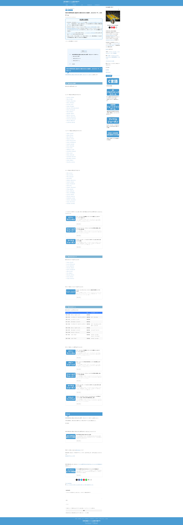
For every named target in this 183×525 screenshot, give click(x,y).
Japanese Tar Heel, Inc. (75, 29)
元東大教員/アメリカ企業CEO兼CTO (71, 1)
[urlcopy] (91, 480)
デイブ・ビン (69, 185)
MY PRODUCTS (92, 518)
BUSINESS (79, 518)
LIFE (66, 483)
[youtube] (114, 27)
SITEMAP (106, 518)
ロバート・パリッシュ (71, 115)
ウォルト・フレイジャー (71, 187)
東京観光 (114, 53)
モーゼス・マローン (70, 113)
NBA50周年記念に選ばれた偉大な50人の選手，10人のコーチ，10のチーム (84, 54)
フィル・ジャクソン (70, 278)
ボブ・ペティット (70, 136)
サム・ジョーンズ (70, 176)
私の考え (107, 49)
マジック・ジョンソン (71, 196)
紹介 (80, 484)
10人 (92, 484)
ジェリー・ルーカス (70, 144)
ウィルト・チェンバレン (71, 100)
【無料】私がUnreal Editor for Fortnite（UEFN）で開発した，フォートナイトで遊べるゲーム (113, 113)
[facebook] (79, 480)
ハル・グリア (69, 178)
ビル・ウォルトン (70, 111)
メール (67, 504)
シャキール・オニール (71, 122)
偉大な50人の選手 (75, 56)
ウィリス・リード (70, 104)
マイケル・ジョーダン (81, 22)
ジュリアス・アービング (71, 151)
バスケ (71, 34)
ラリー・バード (69, 153)
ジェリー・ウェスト (70, 181)
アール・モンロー (70, 189)
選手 (85, 484)
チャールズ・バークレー (71, 158)
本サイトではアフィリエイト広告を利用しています (91, 522)
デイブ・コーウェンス (71, 109)
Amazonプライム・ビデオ (70, 455)
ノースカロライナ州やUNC (90, 32)
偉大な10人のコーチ (76, 58)
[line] (86, 480)
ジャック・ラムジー (70, 267)
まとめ (73, 63)
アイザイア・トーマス (71, 198)
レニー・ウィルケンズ (71, 183)
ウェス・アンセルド (70, 106)
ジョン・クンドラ (70, 262)
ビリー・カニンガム (70, 145)
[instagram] (112, 27)
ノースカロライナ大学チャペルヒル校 (74, 484)
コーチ (84, 484)
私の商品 (107, 69)
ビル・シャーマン (70, 174)
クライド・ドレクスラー (71, 199)
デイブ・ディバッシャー (71, 140)
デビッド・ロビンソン (71, 120)
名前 (67, 500)
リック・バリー (69, 147)
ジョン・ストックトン (71, 201)
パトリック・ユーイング (71, 118)
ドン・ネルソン (69, 273)
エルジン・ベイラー (70, 138)
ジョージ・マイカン (70, 97)
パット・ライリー (70, 276)
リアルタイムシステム (115, 55)
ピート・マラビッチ (70, 190)
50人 (91, 484)
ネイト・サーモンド (70, 102)
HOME (76, 518)
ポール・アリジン (70, 135)
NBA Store (78, 450)
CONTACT (96, 518)
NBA (81, 484)
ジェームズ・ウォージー (71, 156)
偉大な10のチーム (75, 60)
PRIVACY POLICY (101, 518)
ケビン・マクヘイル (70, 154)
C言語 (109, 55)
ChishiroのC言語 (109, 85)
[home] (116, 27)
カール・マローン (70, 160)
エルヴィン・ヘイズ (70, 149)
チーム (67, 484)
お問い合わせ (108, 72)
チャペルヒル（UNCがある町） (91, 26)
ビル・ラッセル (69, 99)
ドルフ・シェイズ (70, 133)
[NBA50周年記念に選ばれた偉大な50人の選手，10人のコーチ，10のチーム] (81, 480)
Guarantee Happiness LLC (72, 28)
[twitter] (77, 480)
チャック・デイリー (70, 274)
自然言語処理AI (114, 57)
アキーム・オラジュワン (71, 116)
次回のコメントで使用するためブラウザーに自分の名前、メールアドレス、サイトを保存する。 (81, 508)
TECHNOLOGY (87, 518)
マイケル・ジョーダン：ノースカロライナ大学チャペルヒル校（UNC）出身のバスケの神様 (113, 126)
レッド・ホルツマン (70, 265)
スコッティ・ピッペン (71, 161)
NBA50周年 (88, 484)
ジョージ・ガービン (70, 194)
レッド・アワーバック (71, 264)
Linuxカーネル (108, 57)
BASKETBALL (70, 483)
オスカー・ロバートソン (71, 180)
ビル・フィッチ (69, 271)
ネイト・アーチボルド (71, 192)
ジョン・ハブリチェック (71, 142)
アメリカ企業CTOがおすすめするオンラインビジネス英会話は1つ (90, 464)
